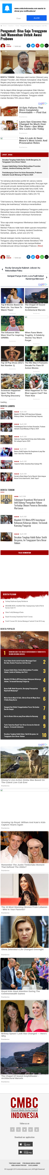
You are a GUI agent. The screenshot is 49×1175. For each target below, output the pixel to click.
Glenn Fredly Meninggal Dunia (14, 612)
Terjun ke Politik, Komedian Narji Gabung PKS (28, 464)
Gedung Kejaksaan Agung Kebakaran (16, 601)
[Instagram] (18, 1129)
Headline (8, 46)
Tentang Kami (14, 1163)
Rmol (40, 246)
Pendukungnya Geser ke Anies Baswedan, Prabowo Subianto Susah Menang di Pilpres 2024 (29, 427)
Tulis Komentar (24, 552)
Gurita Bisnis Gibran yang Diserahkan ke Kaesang (21, 716)
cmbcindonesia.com (24, 1169)
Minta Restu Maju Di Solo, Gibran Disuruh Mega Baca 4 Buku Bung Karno (22, 699)
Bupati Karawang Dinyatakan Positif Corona (18, 617)
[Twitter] (24, 1129)
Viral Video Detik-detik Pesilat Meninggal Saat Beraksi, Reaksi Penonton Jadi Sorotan (20, 662)
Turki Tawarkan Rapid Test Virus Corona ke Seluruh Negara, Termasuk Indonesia (21, 726)
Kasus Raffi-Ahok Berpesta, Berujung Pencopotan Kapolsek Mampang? (21, 689)
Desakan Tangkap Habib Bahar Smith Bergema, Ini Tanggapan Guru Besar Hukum (30, 540)
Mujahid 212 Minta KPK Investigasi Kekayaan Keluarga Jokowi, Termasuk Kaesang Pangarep (28, 415)
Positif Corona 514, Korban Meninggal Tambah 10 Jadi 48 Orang (25, 621)
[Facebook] (12, 1129)
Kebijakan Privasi (18, 1165)
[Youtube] (36, 1129)
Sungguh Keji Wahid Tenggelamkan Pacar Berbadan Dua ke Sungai (21, 708)
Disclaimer (33, 1165)
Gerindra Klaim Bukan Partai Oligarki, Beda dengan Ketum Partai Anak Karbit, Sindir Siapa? (30, 477)
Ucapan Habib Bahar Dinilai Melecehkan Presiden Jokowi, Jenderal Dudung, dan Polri (21, 671)
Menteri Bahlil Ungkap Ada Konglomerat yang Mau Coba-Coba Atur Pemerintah (29, 452)
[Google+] (30, 1129)
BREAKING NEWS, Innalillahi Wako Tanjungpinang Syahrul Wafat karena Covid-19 (24, 607)
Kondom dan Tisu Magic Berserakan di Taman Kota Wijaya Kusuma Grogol (27, 653)
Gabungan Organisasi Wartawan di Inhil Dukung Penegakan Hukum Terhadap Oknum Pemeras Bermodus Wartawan (30, 504)
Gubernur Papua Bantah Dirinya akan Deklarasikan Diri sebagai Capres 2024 (29, 440)
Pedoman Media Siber (31, 1163)
